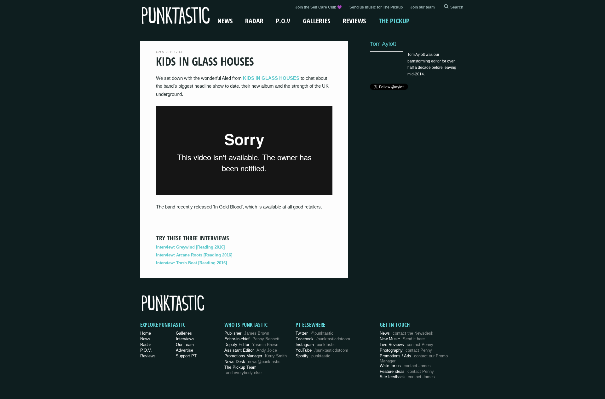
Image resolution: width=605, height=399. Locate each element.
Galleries (316, 20)
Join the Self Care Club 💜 (318, 7)
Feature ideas (407, 371)
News (225, 20)
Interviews (185, 339)
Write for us (405, 365)
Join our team (422, 7)
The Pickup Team (240, 367)
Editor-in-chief (251, 339)
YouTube (322, 350)
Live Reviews (406, 344)
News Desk (252, 361)
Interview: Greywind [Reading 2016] (190, 247)
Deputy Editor (251, 344)
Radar (254, 20)
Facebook (323, 339)
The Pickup (394, 20)
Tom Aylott (383, 43)
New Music (402, 339)
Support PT (186, 356)
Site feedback (407, 376)
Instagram (316, 344)
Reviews (354, 20)
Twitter (314, 333)
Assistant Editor (250, 350)
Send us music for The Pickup (376, 7)
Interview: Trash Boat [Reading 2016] (191, 263)
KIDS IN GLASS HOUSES (271, 78)
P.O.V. (146, 350)
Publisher (246, 333)
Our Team (185, 344)
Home (145, 333)
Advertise (184, 350)
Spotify (313, 356)
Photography (406, 350)
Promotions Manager (255, 356)
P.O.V (283, 20)
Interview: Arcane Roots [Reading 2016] (194, 255)
